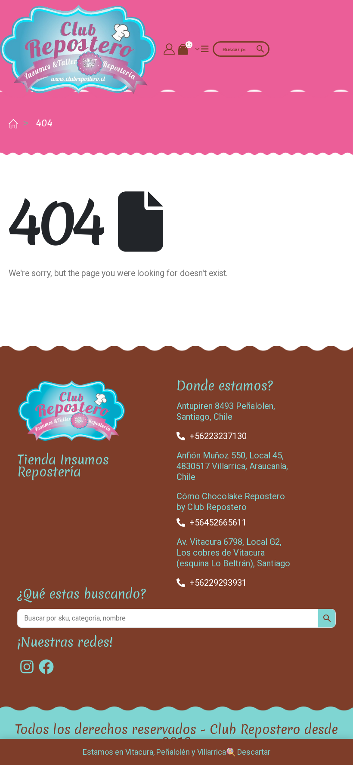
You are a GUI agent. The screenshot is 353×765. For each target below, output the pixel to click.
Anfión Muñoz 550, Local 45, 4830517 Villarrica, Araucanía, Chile (232, 466)
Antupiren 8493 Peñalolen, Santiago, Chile (225, 411)
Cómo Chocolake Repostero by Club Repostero (230, 501)
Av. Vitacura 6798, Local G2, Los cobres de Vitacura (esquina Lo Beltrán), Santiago (233, 552)
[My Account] (169, 49)
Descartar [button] (253, 751)
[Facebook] (46, 666)
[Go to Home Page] (12, 123)
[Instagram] (27, 666)
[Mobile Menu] (204, 49)
